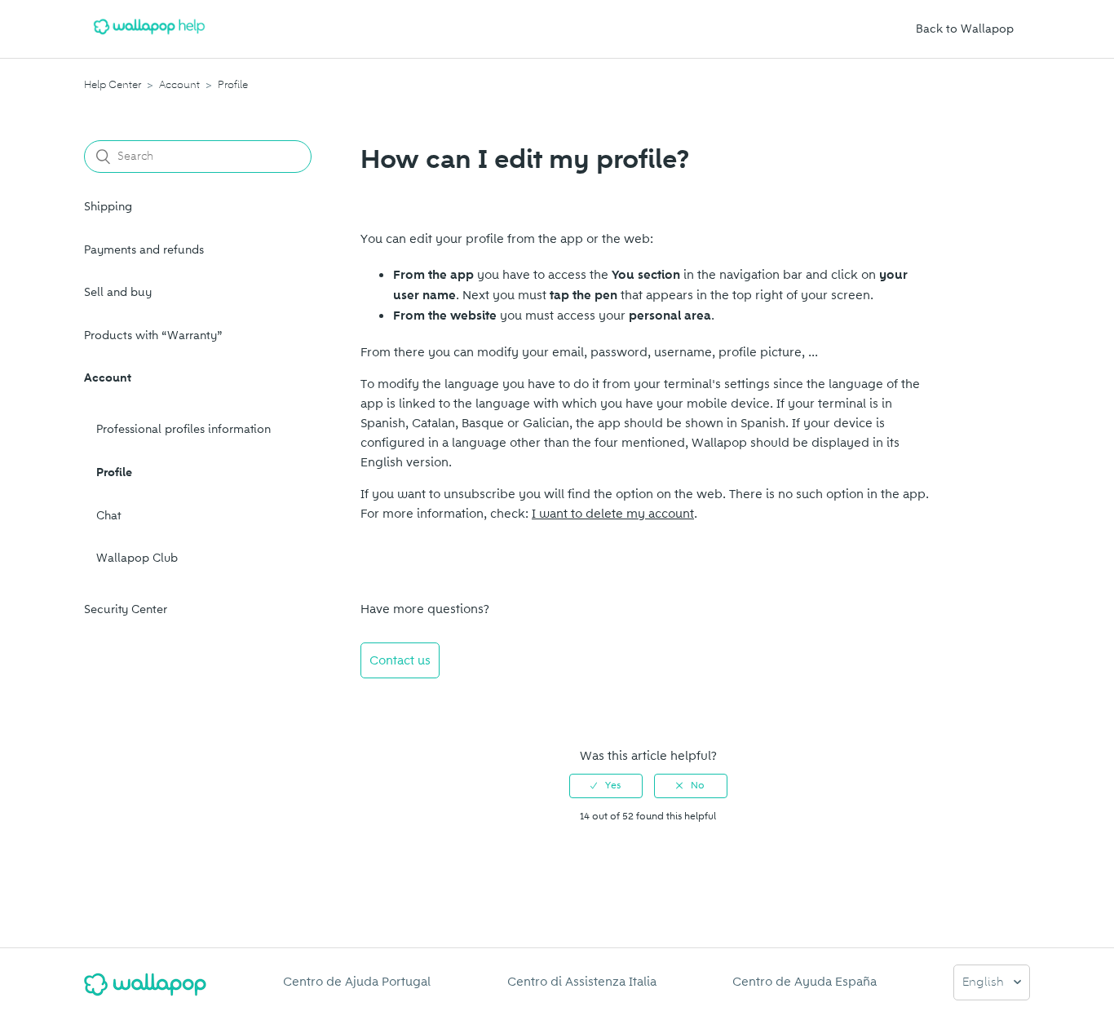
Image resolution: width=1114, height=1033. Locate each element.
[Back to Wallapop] (145, 991)
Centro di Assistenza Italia (581, 982)
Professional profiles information (183, 429)
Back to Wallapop (965, 29)
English (984, 982)
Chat (108, 515)
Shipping (108, 206)
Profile (233, 85)
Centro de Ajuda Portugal (357, 982)
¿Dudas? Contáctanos (431, 704)
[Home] (149, 37)
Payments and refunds (144, 249)
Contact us (400, 660)
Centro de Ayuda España (804, 982)
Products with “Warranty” (153, 335)
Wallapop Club (137, 558)
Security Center (125, 609)
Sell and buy (118, 292)
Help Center (112, 85)
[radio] (606, 786)
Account (179, 85)
